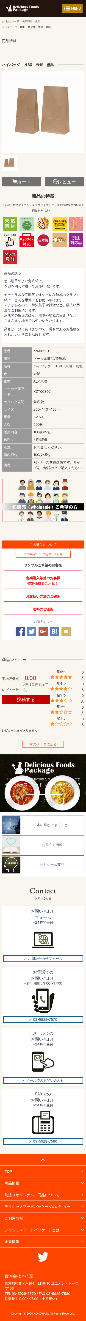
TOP (8, 1171)
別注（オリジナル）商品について (32, 1195)
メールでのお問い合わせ (45, 1080)
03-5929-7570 (45, 1019)
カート (24, 182)
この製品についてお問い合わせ (43, 554)
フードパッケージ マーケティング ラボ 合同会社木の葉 (22, 8)
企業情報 (12, 1241)
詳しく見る (45, 800)
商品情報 (12, 1183)
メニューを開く (72, 8)
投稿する (26, 699)
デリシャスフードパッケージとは (32, 1230)
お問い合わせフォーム (45, 958)
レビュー (67, 182)
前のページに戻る (43, 744)
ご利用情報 (14, 1218)
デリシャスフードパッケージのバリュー (38, 1206)
